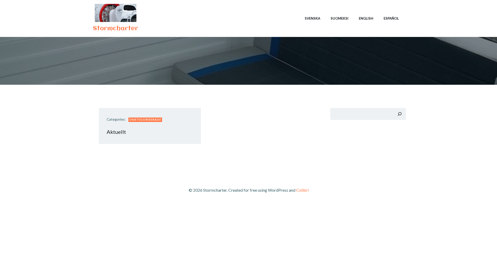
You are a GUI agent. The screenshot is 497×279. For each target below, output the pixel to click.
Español (391, 18)
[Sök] (399, 114)
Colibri (302, 190)
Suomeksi (339, 18)
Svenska (312, 18)
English (366, 18)
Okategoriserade (145, 119)
